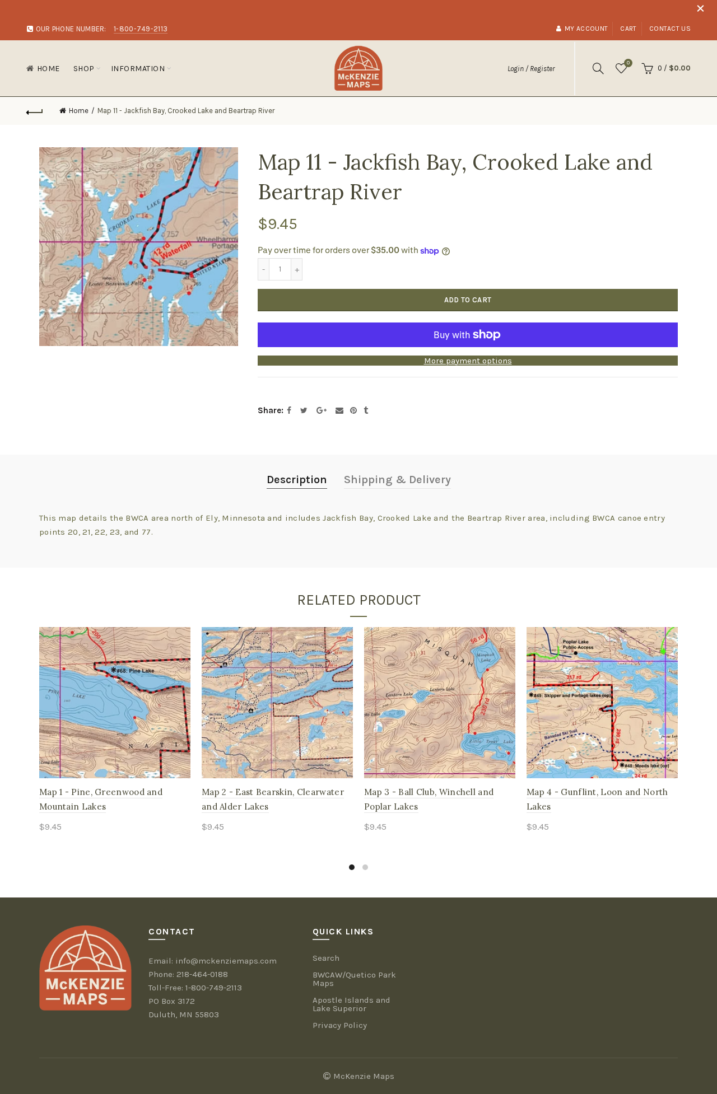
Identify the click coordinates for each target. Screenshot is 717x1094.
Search (326, 958)
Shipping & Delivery (397, 479)
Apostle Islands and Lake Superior (351, 1004)
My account (586, 28)
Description (297, 479)
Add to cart (467, 300)
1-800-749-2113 (213, 988)
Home (48, 68)
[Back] (35, 111)
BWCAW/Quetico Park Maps (354, 979)
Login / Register (531, 68)
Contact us (670, 28)
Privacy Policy (340, 1025)
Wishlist (628, 63)
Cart (628, 28)
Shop (84, 68)
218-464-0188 (202, 974)
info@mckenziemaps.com (226, 961)
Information (138, 68)
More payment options (468, 361)
